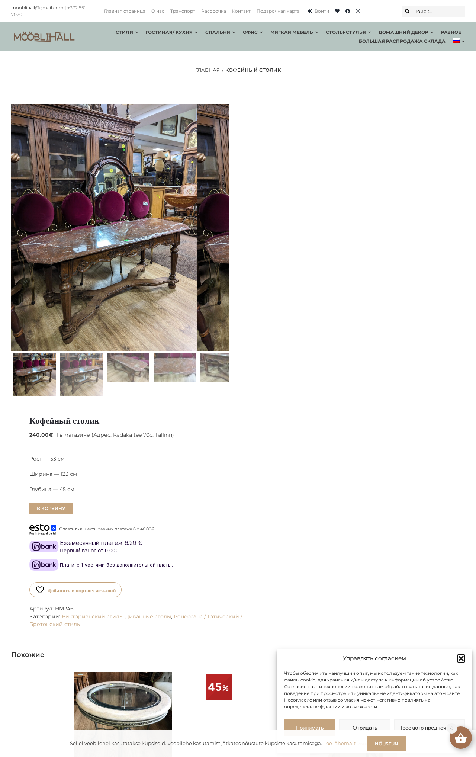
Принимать (310, 728)
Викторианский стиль (92, 616)
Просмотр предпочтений (429, 728)
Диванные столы (148, 616)
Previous (16, 227)
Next (224, 227)
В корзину (51, 508)
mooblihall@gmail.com (37, 7)
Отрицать (365, 728)
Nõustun (386, 744)
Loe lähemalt (339, 743)
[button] (461, 658)
